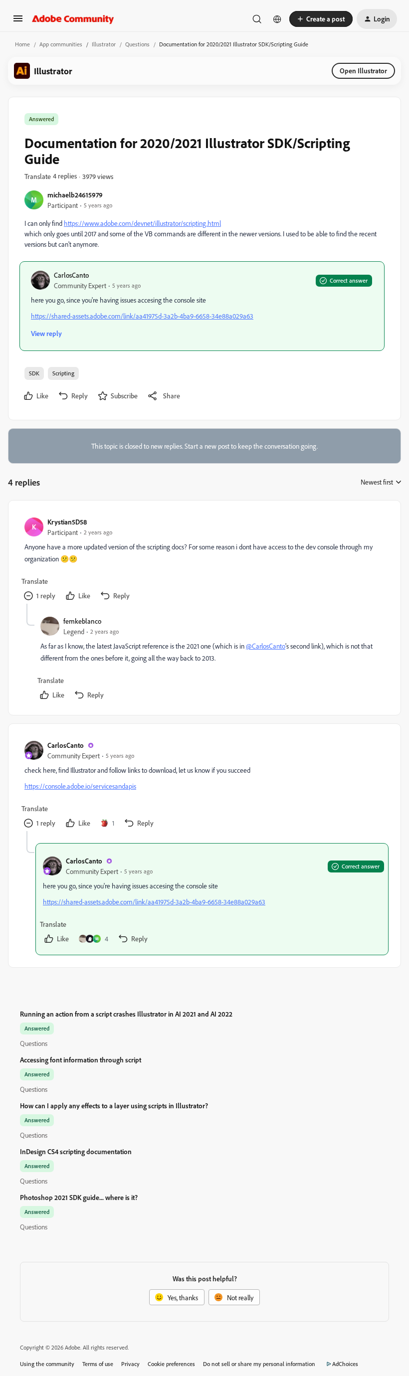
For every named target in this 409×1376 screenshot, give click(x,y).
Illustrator (104, 44)
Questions (137, 44)
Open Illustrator (363, 70)
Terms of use (97, 1364)
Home (22, 44)
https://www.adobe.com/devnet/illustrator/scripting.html (142, 223)
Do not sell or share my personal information (259, 1364)
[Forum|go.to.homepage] (73, 19)
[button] (18, 21)
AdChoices (345, 1364)
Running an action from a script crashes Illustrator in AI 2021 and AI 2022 (126, 1014)
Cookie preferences (171, 1364)
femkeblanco (82, 621)
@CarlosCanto (265, 646)
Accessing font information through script (80, 1059)
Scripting (63, 373)
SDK (34, 373)
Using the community (47, 1364)
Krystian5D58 (67, 521)
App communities (60, 44)
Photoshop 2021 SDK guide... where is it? (79, 1197)
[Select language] (277, 19)
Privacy (130, 1364)
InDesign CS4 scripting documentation (76, 1151)
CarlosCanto (71, 275)
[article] (204, 560)
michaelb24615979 (75, 194)
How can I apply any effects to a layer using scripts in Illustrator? (114, 1105)
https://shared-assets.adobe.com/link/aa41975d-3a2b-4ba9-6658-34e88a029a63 (142, 316)
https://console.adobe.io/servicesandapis (80, 786)
